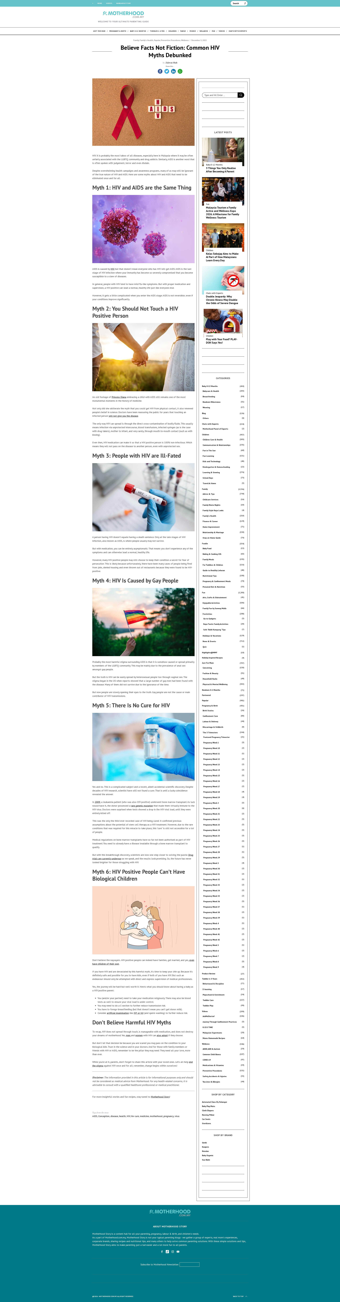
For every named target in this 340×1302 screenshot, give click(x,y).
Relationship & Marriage (213, 532)
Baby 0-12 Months (214, 164)
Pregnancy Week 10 (211, 748)
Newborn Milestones (211, 402)
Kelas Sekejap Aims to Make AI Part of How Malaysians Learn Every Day (222, 257)
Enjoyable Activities (211, 603)
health (122, 1116)
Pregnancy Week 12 (211, 759)
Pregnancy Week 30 (211, 868)
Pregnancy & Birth (210, 705)
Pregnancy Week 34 (211, 890)
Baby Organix (207, 1155)
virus (177, 1116)
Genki (204, 1142)
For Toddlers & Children (213, 565)
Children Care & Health (213, 439)
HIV (112, 268)
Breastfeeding (209, 396)
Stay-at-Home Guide (212, 538)
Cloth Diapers (208, 1110)
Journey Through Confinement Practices (220, 1022)
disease (114, 1116)
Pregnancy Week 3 (211, 863)
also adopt (162, 1035)
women (139, 1035)
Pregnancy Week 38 (211, 912)
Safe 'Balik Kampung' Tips (214, 629)
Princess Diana (119, 397)
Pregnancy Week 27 (211, 846)
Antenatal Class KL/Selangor (214, 1102)
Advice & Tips (209, 494)
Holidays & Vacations (212, 636)
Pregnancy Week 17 (211, 786)
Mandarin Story (123, 3)
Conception (103, 1116)
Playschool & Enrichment (213, 995)
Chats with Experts (214, 293)
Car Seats (206, 1119)
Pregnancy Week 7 (211, 956)
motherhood (156, 1116)
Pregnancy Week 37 (211, 907)
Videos (109, 3)
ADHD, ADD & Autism (211, 1049)
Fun (207, 204)
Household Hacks (210, 679)
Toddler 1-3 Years (209, 979)
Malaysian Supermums (212, 1033)
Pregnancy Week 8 (211, 961)
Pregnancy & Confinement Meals (217, 581)
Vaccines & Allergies (211, 1082)
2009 (97, 802)
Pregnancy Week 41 (211, 934)
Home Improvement (211, 527)
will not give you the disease (123, 415)
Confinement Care (210, 716)
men (128, 1035)
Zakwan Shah (171, 62)
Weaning (206, 407)
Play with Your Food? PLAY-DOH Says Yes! (221, 341)
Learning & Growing (211, 472)
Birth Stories (208, 710)
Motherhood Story (160, 1096)
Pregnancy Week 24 (211, 830)
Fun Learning (208, 456)
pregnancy (168, 1116)
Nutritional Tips (210, 576)
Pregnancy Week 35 (211, 896)
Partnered (206, 695)
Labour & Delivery (210, 721)
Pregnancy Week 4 (211, 923)
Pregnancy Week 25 (211, 836)
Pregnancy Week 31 (211, 874)
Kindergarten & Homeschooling (216, 467)
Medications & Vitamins (213, 1065)
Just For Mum (208, 663)
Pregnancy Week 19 (211, 797)
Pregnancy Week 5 (211, 945)
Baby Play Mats (208, 1106)
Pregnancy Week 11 (211, 753)
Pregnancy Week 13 (211, 764)
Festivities (207, 614)
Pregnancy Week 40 (211, 929)
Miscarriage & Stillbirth (213, 727)
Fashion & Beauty (210, 673)
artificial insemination (118, 1013)
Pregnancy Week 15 (211, 775)
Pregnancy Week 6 (211, 951)
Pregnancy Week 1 (211, 742)
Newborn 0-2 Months (211, 690)
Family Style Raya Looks (213, 510)
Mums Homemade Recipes (214, 1038)
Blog (204, 413)
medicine (144, 1116)
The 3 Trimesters (210, 732)
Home (99, 3)
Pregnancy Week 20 (211, 808)
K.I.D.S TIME (208, 1027)
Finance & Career (210, 521)
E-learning (207, 989)
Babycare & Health (211, 391)
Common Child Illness (212, 1054)
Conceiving (207, 668)
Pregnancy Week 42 (211, 940)
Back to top (238, 1296)
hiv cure (135, 1116)
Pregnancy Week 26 (211, 841)
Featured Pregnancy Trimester (216, 737)
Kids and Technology (211, 461)
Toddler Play (208, 1005)
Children (209, 250)
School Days (208, 478)
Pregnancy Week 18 (211, 792)
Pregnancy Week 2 (211, 803)
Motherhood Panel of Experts (215, 429)
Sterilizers (206, 1123)
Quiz (205, 647)
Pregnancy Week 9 (211, 967)
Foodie (205, 543)
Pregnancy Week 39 (211, 918)
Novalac (205, 1151)
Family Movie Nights (211, 505)
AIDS (94, 1116)
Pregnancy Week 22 (211, 819)
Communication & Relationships (216, 445)
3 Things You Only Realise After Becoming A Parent (221, 169)
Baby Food (207, 548)
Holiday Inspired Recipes (212, 658)
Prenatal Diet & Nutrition (214, 587)
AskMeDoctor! (209, 1016)
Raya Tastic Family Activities (215, 624)
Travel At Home (209, 483)
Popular (157, 40)
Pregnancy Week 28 (211, 852)
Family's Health (146, 40)
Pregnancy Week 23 (211, 825)
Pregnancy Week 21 (211, 814)
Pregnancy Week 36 (211, 901)
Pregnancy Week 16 (211, 781)
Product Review (208, 973)
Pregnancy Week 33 (211, 885)
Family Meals (208, 559)
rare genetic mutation (142, 805)
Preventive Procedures (170, 40)
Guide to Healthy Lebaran (214, 570)
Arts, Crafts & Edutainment (215, 597)
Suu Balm (206, 1160)
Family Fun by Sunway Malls (214, 608)
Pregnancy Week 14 (211, 770)
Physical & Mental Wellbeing (215, 684)
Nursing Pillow (208, 1115)
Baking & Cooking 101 (212, 554)
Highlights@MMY (209, 652)
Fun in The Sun (209, 450)
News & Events (209, 641)
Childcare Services (210, 499)
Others (206, 418)
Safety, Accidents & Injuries (215, 1076)
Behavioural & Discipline (213, 984)
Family (136, 40)
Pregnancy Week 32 (211, 879)
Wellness (185, 40)
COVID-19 (207, 1060)
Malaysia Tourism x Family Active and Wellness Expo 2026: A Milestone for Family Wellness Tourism (222, 212)
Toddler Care (208, 1000)
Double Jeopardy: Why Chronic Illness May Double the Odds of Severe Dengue (222, 300)
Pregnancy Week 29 (211, 857)
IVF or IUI (138, 1013)
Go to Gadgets (209, 618)
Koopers (205, 1147)
